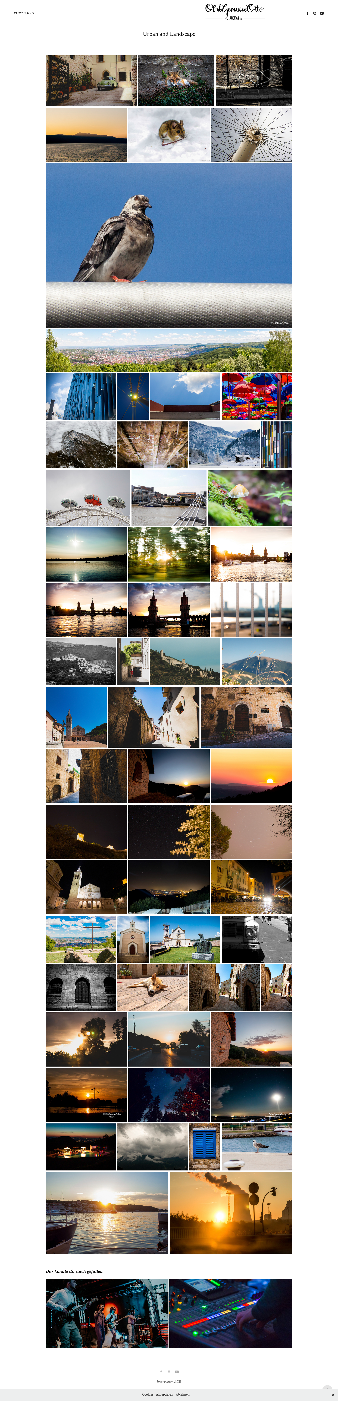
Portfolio (24, 13)
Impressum (165, 1382)
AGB (177, 1382)
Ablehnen (183, 1394)
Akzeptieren (164, 1394)
